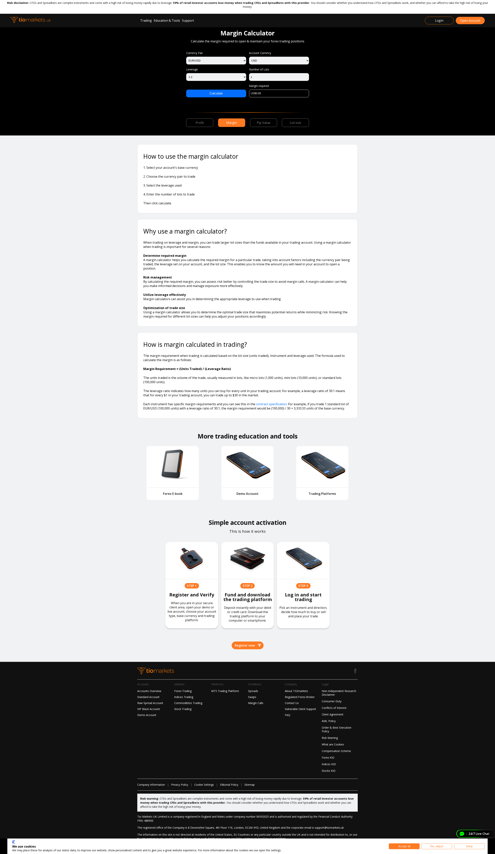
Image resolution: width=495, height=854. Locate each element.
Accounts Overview (149, 691)
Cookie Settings (204, 784)
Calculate (216, 93)
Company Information (151, 784)
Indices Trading (183, 697)
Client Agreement (332, 714)
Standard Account (148, 697)
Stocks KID (328, 771)
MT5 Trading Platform (225, 691)
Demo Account (146, 715)
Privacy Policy (179, 784)
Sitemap (249, 784)
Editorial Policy (229, 784)
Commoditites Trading (188, 703)
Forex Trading (183, 691)
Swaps (252, 697)
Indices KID (329, 764)
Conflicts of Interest (334, 708)
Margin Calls (255, 703)
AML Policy (329, 721)
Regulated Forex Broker (300, 697)
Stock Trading (182, 709)
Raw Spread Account (150, 703)
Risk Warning (330, 738)
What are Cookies (333, 744)
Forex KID (328, 757)
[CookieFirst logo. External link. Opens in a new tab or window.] (13, 842)
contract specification (271, 404)
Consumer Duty (331, 701)
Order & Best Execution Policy (336, 729)
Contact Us (292, 703)
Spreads (253, 691)
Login (439, 20)
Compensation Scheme (336, 751)
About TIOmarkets (296, 691)
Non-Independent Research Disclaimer (339, 692)
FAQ (287, 715)
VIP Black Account (148, 709)
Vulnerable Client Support (300, 709)
